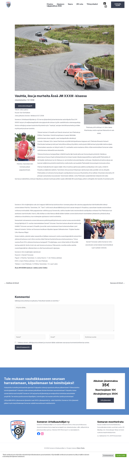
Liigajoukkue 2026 (54, 6)
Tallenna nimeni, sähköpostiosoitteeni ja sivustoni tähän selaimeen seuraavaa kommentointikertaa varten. (53, 342)
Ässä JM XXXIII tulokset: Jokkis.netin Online (31, 268)
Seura (70, 4)
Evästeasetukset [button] (108, 455)
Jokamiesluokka (20, 100)
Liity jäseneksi (106, 400)
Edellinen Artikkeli (11, 283)
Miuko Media (81, 448)
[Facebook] (104, 3)
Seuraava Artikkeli (117, 283)
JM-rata (79, 4)
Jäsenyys (60, 4)
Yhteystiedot (92, 4)
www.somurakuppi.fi (25, 106)
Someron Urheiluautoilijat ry (26, 4)
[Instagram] (105, 6)
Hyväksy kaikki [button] (121, 455)
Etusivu (50, 4)
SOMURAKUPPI (117, 4)
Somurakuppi (110, 430)
